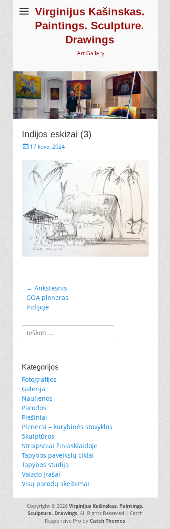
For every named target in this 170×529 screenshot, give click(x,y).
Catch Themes (107, 520)
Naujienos (37, 398)
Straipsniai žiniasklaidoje (59, 445)
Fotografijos (39, 379)
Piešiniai (34, 417)
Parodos (34, 407)
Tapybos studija (45, 464)
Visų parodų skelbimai (55, 483)
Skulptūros (38, 436)
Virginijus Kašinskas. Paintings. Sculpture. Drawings (90, 25)
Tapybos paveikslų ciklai (58, 455)
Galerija (33, 388)
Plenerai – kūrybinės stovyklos (67, 426)
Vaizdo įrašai (41, 474)
